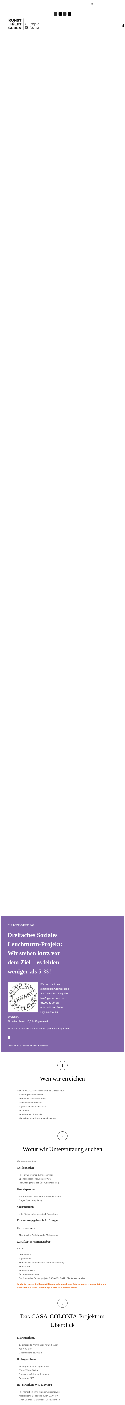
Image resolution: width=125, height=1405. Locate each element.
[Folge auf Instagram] (64, 14)
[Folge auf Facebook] (55, 14)
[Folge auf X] (60, 14)
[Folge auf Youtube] (69, 14)
